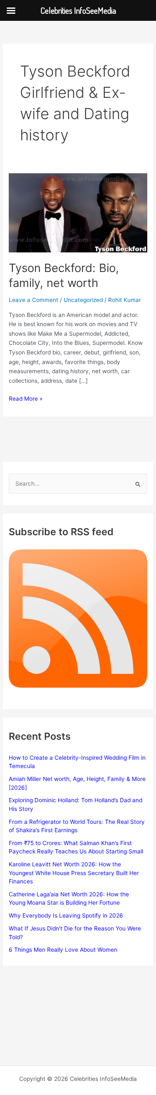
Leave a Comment (33, 300)
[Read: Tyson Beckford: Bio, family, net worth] (78, 212)
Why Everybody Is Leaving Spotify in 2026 (66, 915)
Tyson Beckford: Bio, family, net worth (64, 275)
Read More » (25, 399)
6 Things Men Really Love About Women (63, 949)
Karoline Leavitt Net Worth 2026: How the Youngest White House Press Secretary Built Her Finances (74, 873)
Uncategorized (83, 300)
